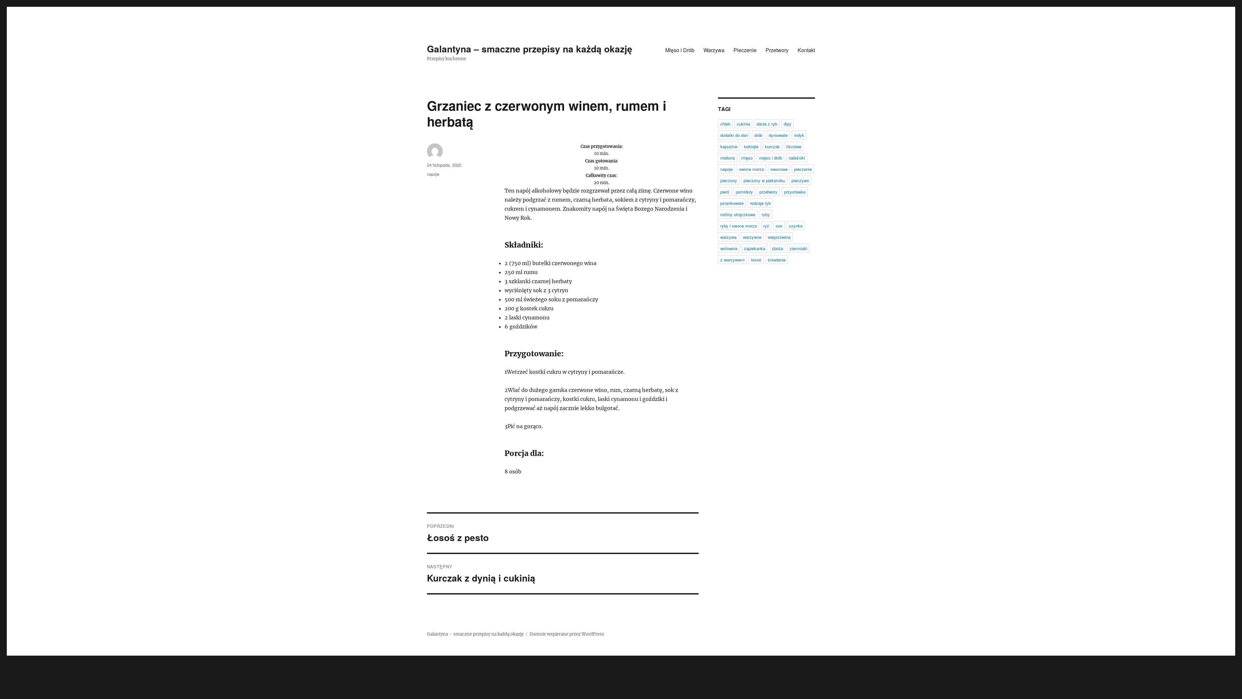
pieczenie (803, 169)
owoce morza (751, 169)
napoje (433, 174)
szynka (795, 226)
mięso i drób (770, 158)
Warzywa (713, 50)
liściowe (793, 146)
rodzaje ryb (760, 203)
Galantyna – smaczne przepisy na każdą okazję (529, 48)
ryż (766, 226)
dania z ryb (767, 124)
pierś (724, 192)
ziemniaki (798, 248)
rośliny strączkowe (737, 214)
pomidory (744, 192)
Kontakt (806, 50)
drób (758, 135)
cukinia (743, 124)
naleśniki (797, 158)
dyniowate (778, 135)
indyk (799, 135)
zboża (777, 248)
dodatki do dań (734, 135)
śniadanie (777, 260)
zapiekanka (754, 248)
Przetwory (777, 50)
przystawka (794, 192)
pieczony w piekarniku (764, 180)
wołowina (728, 248)
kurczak (772, 146)
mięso (747, 158)
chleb (725, 124)
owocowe (779, 169)
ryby (766, 214)
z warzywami (732, 260)
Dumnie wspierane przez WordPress (566, 634)
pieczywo (800, 180)
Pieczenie (745, 50)
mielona (727, 158)
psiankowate (732, 203)
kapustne (728, 146)
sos (779, 226)
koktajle (751, 146)
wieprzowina (779, 237)
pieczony (728, 180)
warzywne (752, 237)
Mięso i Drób (679, 50)
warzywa (728, 237)
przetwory (768, 192)
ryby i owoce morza (738, 226)
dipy (787, 124)
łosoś (756, 260)
